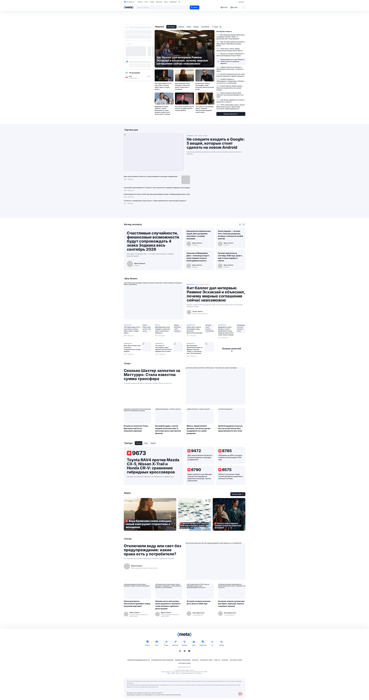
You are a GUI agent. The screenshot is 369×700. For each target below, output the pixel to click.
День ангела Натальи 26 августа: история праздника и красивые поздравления (150, 176)
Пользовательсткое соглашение (162, 660)
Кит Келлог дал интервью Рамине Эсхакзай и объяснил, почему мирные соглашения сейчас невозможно (216, 294)
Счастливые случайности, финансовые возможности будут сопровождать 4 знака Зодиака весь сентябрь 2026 (153, 241)
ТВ (179, 2)
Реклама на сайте (206, 660)
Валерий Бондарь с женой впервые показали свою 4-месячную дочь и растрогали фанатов (168, 429)
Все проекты (130, 2)
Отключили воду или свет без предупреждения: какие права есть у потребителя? (152, 550)
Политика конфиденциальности (138, 660)
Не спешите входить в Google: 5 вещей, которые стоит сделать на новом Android (216, 143)
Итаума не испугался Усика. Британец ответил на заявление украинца (136, 428)
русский (241, 2)
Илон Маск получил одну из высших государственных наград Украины (184, 108)
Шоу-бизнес (171, 27)
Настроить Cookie (236, 660)
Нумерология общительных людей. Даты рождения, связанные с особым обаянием (198, 235)
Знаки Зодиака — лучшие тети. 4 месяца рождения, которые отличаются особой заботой (230, 235)
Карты (166, 2)
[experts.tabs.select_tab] (240, 224)
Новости (140, 2)
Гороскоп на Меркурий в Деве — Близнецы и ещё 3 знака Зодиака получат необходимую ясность (197, 257)
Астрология (205, 27)
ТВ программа (134, 73)
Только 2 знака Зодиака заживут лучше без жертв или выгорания (229, 514)
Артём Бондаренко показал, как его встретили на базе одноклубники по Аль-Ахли (230, 428)
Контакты (195, 660)
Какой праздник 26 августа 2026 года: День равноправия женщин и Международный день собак (157, 194)
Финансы (184, 645)
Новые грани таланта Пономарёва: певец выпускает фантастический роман (204, 86)
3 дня (146, 443)
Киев (216, 27)
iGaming (221, 645)
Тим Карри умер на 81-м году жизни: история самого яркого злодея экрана (163, 86)
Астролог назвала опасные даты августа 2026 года (198, 602)
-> (231, 349)
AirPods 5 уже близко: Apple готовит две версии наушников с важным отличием (230, 476)
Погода (152, 2)
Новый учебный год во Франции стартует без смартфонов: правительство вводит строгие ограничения (199, 477)
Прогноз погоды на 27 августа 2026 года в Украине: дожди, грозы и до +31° (194, 514)
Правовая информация (182, 660)
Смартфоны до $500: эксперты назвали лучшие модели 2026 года (230, 457)
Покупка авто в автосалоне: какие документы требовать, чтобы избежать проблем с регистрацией (168, 605)
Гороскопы (159, 2)
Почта (146, 2)
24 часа (138, 443)
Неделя (153, 443)
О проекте (225, 660)
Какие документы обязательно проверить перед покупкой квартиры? (137, 603)
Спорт (189, 27)
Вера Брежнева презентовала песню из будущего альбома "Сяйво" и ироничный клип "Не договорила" (194, 349)
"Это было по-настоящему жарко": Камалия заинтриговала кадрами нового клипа (204, 109)
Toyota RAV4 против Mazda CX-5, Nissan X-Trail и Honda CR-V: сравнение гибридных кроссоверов (157, 187)
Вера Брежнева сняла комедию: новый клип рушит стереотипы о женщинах (182, 86)
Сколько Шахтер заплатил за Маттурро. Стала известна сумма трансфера (152, 375)
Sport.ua (217, 660)
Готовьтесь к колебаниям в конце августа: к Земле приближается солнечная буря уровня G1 (155, 200)
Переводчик (173, 2)
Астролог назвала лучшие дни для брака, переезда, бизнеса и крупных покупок (231, 603)
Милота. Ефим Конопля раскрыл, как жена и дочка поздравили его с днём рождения (198, 429)
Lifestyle (181, 27)
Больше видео (237, 494)
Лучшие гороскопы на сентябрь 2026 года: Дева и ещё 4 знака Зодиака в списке (230, 257)
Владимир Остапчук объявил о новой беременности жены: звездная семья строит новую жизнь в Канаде (162, 110)
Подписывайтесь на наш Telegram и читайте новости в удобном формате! (232, 61)
